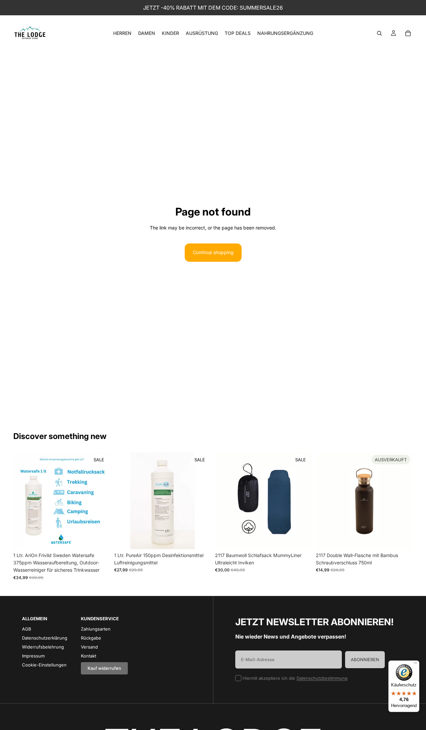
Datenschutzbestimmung (322, 678)
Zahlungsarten (95, 629)
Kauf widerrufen (104, 668)
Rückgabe (91, 638)
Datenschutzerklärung (44, 638)
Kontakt (88, 655)
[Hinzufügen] (100, 539)
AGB (26, 629)
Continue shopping (213, 252)
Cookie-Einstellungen (44, 664)
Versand (89, 647)
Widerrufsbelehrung (43, 647)
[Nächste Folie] (100, 500)
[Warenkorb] (408, 33)
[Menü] (415, 664)
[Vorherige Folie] (23, 500)
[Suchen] (379, 33)
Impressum (33, 655)
